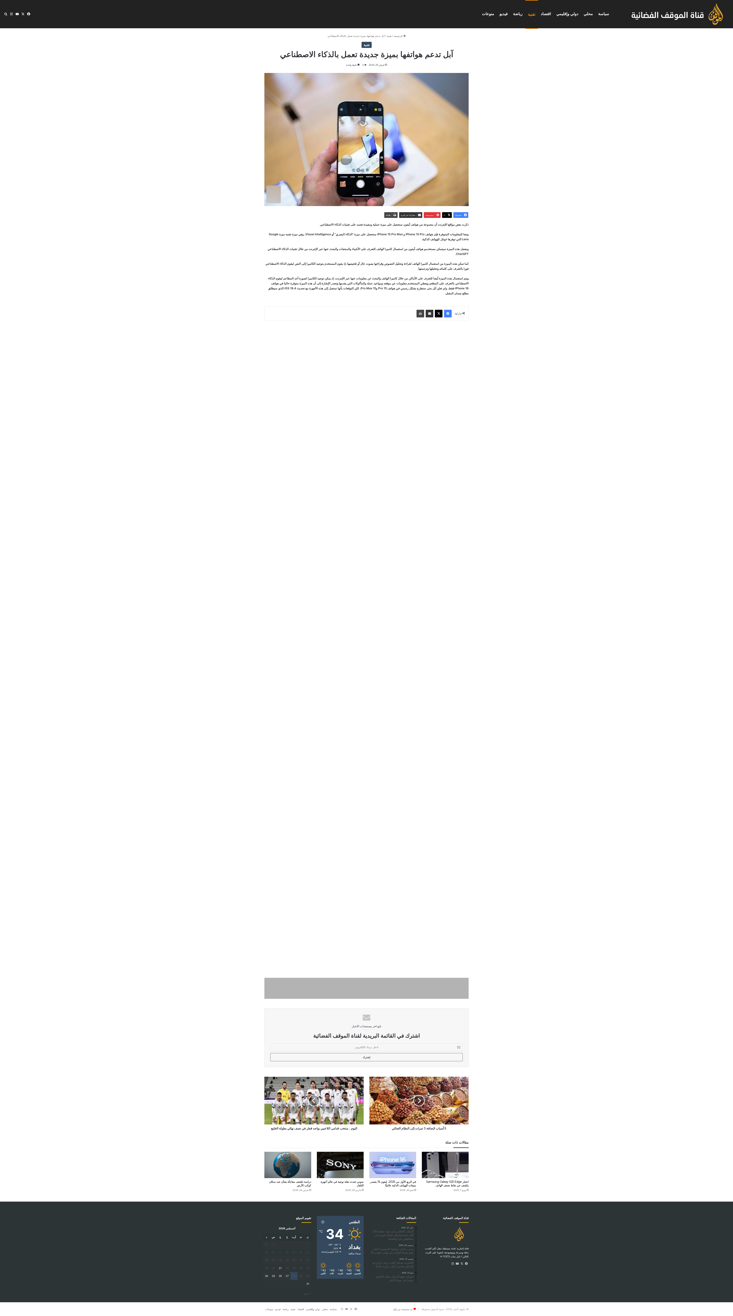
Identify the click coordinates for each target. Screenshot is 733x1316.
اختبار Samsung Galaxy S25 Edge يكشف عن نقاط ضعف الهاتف (447, 1183)
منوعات (488, 13)
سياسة (603, 13)
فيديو (504, 13)
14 (280, 1260)
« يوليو (307, 1293)
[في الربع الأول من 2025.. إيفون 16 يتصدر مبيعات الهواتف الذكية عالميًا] (392, 1165)
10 (307, 1260)
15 (273, 1260)
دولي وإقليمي (567, 13)
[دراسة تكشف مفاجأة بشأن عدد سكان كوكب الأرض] (287, 1165)
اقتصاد (546, 13)
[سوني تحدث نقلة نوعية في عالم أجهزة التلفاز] (340, 1165)
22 (273, 1268)
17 (308, 1268)
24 (307, 1275)
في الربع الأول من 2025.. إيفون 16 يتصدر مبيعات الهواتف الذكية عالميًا (393, 1183)
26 (293, 1275)
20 (287, 1268)
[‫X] (461, 1263)
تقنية (531, 14)
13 (287, 1260)
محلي (588, 13)
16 (266, 1260)
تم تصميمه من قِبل (403, 1309)
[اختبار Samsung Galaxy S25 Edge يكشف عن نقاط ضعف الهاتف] (445, 1165)
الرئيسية (398, 35)
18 (300, 1268)
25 (300, 1275)
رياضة (518, 13)
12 (294, 1260)
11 (301, 1260)
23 (266, 1268)
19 (294, 1268)
